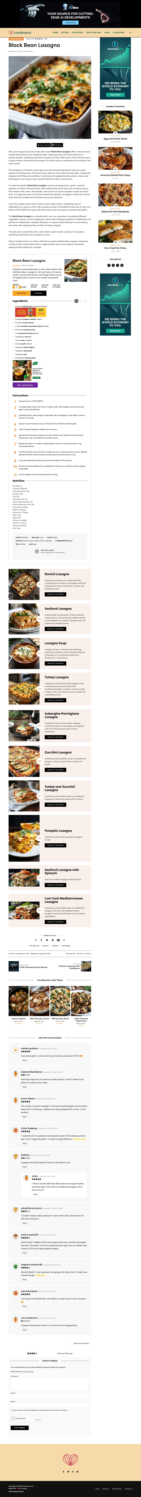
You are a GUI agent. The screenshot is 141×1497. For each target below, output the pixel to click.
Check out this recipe (55, 594)
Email (13, 1401)
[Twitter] (47, 940)
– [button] (13, 287)
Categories (77, 33)
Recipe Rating (16, 1371)
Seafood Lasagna (58, 609)
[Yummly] (58, 940)
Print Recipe (58, 145)
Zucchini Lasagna (58, 752)
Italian (55, 537)
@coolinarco (49, 552)
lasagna (55, 946)
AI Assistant (119, 33)
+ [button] (19, 287)
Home (55, 33)
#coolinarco (60, 552)
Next (91, 1001)
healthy (45, 946)
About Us (106, 1489)
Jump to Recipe (44, 145)
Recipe (18, 39)
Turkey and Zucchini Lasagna (60, 788)
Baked (70, 541)
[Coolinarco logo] (20, 32)
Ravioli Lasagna (57, 574)
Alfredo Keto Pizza (60, 1019)
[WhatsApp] (64, 940)
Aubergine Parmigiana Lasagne (62, 715)
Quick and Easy (93, 33)
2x (80, 301)
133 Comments (28, 51)
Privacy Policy (117, 1489)
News (107, 33)
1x (76, 301)
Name (13, 1393)
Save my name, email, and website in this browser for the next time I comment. (40, 1410)
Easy (34, 544)
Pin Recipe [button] (38, 293)
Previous (9, 1001)
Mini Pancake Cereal (39, 1019)
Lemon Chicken (19, 1019)
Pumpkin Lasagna (58, 831)
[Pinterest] (52, 940)
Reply (25, 1060)
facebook (108, 265)
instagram (117, 265)
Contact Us (128, 1489)
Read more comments (81, 1343)
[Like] (35, 940)
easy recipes (34, 946)
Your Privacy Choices (16, 1491)
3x (85, 301)
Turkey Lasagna (57, 677)
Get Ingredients (25, 385)
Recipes (65, 33)
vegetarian (66, 946)
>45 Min (22, 544)
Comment (14, 1376)
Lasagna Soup (55, 643)
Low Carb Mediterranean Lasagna (64, 900)
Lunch (13, 39)
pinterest (121, 265)
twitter (113, 265)
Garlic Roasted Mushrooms (81, 1020)
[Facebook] (41, 940)
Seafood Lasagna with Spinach (62, 871)
